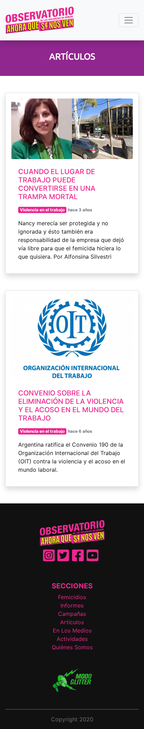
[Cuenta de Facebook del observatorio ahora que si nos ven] (78, 558)
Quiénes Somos (72, 647)
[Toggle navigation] (128, 20)
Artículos (72, 622)
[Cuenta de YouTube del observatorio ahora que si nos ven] (93, 558)
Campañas (72, 613)
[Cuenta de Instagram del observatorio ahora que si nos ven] (49, 558)
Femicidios (72, 597)
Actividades (72, 638)
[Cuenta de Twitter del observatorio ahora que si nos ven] (63, 558)
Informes (72, 605)
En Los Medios (72, 630)
